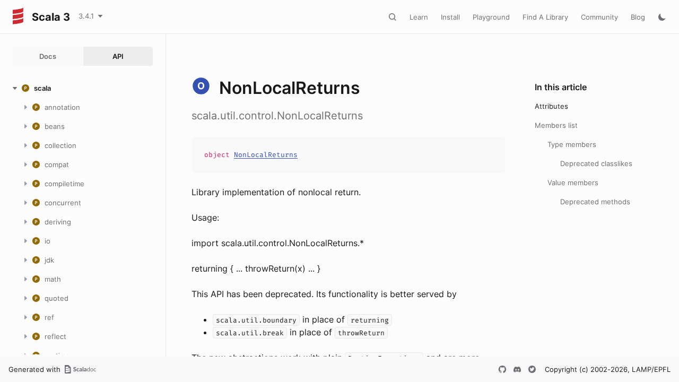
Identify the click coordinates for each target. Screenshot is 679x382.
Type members (571, 144)
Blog (638, 17)
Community (599, 17)
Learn (419, 17)
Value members (572, 182)
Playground (491, 17)
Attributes (551, 106)
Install (450, 17)
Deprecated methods (595, 201)
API (118, 56)
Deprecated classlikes (596, 163)
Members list (556, 125)
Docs (47, 56)
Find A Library (545, 17)
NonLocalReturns (266, 154)
